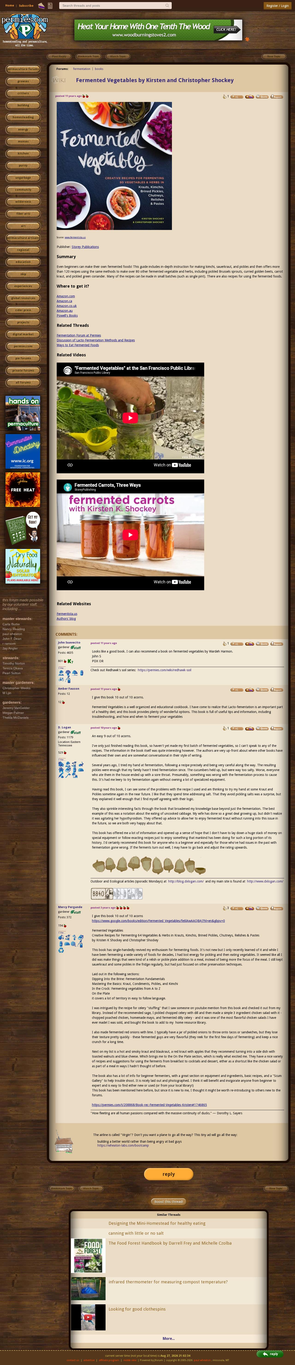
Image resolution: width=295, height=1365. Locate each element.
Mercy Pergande (70, 907)
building (23, 105)
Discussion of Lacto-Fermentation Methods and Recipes (96, 340)
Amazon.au (65, 311)
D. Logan (64, 727)
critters (23, 93)
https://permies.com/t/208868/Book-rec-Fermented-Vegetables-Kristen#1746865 (149, 1105)
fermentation (81, 69)
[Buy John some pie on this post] (250, 644)
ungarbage (23, 177)
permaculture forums (23, 69)
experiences (23, 286)
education (23, 262)
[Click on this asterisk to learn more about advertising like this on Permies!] (247, 39)
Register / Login (277, 6)
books (99, 69)
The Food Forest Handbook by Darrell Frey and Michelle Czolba (170, 1243)
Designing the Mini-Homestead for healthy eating (157, 1223)
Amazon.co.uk (67, 306)
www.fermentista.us (75, 237)
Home (9, 5)
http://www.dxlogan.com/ (265, 881)
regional (23, 250)
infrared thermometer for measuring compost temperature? (168, 1281)
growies (23, 81)
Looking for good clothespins (137, 1309)
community (23, 189)
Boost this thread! (168, 1202)
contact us (73, 1360)
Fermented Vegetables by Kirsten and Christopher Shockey (155, 80)
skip (23, 274)
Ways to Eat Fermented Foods (78, 345)
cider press (23, 310)
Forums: (62, 69)
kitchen (23, 153)
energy (23, 129)
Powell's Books (67, 315)
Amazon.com (66, 296)
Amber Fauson (68, 688)
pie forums (23, 358)
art (23, 226)
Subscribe (26, 5)
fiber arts (23, 213)
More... (169, 1338)
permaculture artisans (23, 238)
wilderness (23, 201)
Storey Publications (85, 247)
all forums (23, 382)
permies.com (23, 346)
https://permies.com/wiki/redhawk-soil (164, 670)
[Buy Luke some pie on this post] (250, 97)
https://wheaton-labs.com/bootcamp (123, 1145)
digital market (23, 334)
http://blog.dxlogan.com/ (186, 881)
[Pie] (41, 6)
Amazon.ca (64, 301)
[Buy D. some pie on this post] (250, 729)
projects (23, 322)
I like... (62, 668)
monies (23, 141)
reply (168, 1174)
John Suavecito (69, 642)
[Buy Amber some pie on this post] (250, 690)
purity (23, 165)
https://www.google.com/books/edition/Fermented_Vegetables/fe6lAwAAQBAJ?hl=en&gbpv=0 (158, 921)
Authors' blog (66, 618)
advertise (88, 1360)
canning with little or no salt (136, 1233)
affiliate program (109, 1360)
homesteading (23, 117)
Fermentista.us (67, 614)
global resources (23, 298)
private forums (23, 370)
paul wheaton (202, 1360)
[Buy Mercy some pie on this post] (250, 908)
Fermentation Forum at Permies (79, 335)
